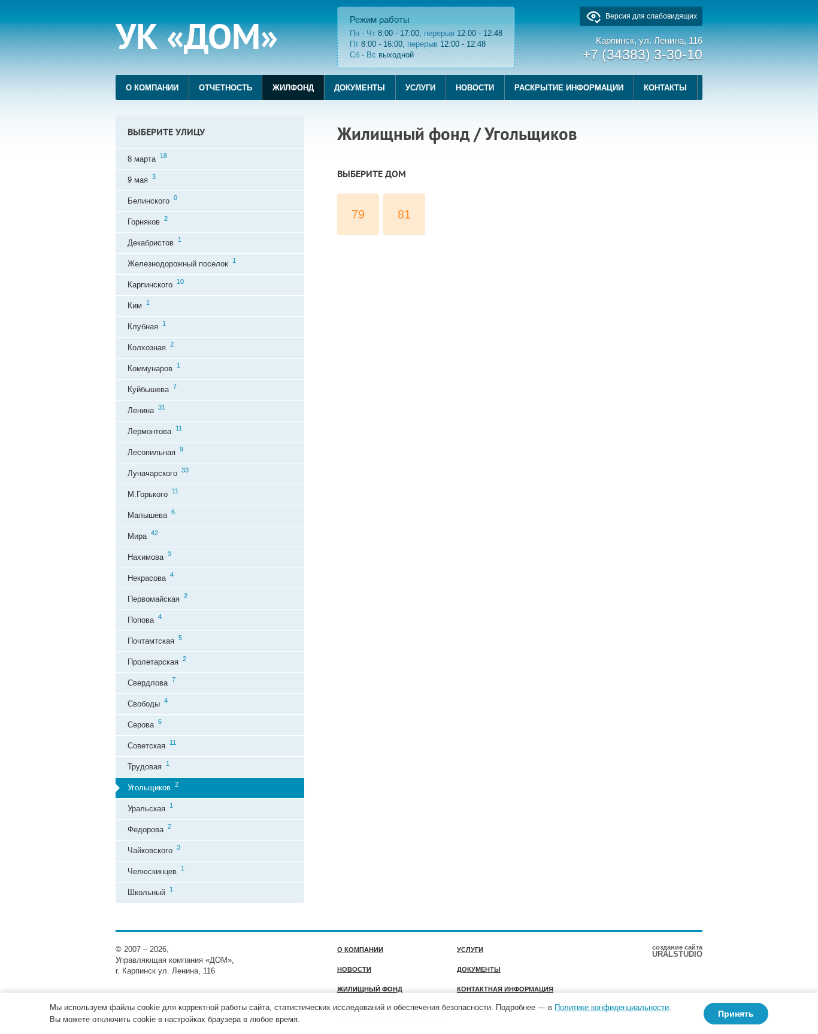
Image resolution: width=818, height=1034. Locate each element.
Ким (139, 304)
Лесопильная (155, 451)
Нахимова (149, 556)
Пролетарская (157, 660)
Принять (736, 1013)
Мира (143, 535)
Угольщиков (153, 786)
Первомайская (157, 598)
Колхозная (151, 346)
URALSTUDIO (677, 950)
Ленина (146, 409)
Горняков (148, 220)
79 (358, 214)
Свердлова (151, 681)
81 (404, 214)
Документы (359, 87)
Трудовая (148, 765)
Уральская (150, 807)
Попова (145, 618)
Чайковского (154, 849)
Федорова (149, 828)
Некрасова (151, 577)
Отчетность (225, 87)
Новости (475, 87)
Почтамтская (155, 639)
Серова (145, 723)
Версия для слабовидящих (651, 16)
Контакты (665, 87)
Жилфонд (293, 87)
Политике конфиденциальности (612, 1007)
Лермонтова (155, 430)
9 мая (142, 178)
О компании (152, 87)
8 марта (147, 157)
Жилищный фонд (369, 989)
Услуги (420, 87)
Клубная (147, 325)
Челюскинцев (156, 870)
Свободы (148, 702)
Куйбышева (152, 388)
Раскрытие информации (568, 87)
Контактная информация (505, 989)
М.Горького (153, 493)
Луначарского (158, 472)
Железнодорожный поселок (182, 262)
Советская (152, 744)
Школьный (150, 891)
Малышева (151, 514)
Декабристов (154, 241)
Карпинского (156, 283)
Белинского (152, 199)
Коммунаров (154, 367)
